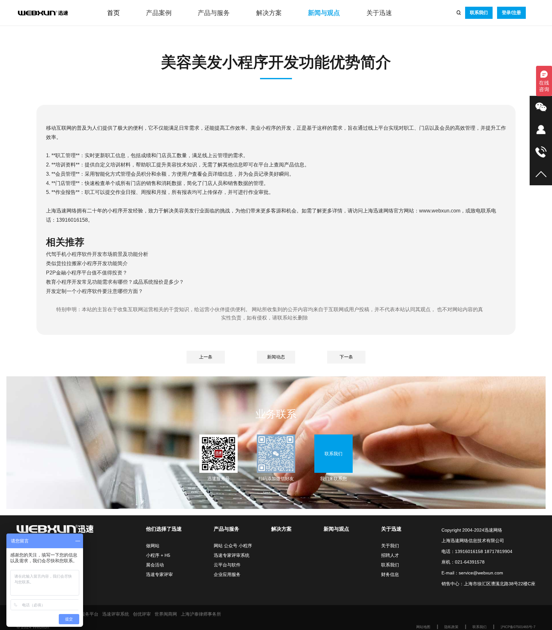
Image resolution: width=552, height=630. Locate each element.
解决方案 (269, 12)
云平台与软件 (227, 564)
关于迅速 (379, 12)
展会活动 (155, 564)
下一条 (346, 356)
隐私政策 (451, 627)
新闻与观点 (324, 12)
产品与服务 (214, 12)
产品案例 (159, 12)
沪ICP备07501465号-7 (518, 627)
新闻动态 (276, 356)
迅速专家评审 (159, 574)
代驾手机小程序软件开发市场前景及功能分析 (97, 254)
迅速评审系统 (115, 614)
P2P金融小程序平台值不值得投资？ (86, 272)
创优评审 (142, 614)
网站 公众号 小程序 (233, 545)
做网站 (152, 545)
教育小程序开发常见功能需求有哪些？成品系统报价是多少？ (115, 282)
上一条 (205, 356)
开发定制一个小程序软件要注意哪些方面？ (94, 291)
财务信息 (390, 574)
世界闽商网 (166, 614)
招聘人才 (390, 555)
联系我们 (479, 12)
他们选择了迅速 (164, 529)
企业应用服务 (227, 574)
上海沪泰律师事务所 (201, 614)
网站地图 (423, 627)
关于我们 (390, 545)
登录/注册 (511, 12)
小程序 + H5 (158, 555)
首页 (113, 12)
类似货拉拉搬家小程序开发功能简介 (87, 263)
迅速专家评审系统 (231, 555)
